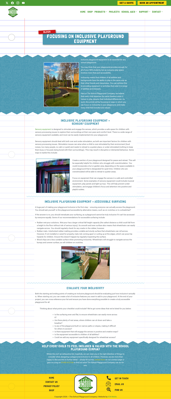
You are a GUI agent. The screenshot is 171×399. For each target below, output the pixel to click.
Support (143, 12)
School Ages (128, 12)
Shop (90, 12)
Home (83, 12)
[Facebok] (12, 2)
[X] (6, 2)
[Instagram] (17, 2)
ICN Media (112, 397)
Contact (156, 12)
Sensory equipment (43, 129)
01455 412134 (67, 362)
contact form (99, 360)
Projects (114, 12)
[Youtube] (23, 2)
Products (100, 12)
